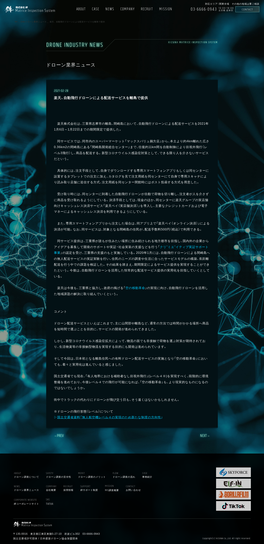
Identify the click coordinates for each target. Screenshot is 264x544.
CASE (95, 9)
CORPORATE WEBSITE (26, 502)
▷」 (108, 417)
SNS (49, 501)
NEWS (110, 9)
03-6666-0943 (204, 9)
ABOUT (81, 9)
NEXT (203, 436)
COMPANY (127, 9)
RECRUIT (147, 9)
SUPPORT (89, 488)
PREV (60, 436)
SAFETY (58, 475)
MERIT (92, 475)
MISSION (165, 9)
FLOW (124, 475)
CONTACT (247, 9)
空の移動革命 (135, 287)
